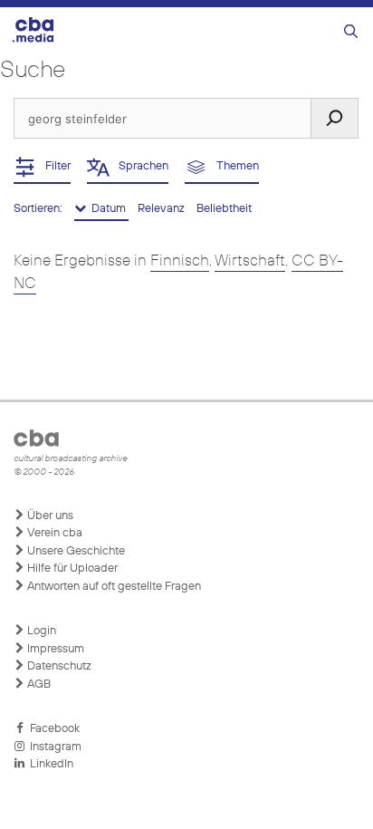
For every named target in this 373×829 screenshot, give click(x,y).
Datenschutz (57, 666)
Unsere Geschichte (74, 551)
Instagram (52, 747)
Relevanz (162, 209)
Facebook (52, 729)
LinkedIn (48, 764)
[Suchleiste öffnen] (350, 32)
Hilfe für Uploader (71, 568)
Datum (107, 209)
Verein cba (53, 533)
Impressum (54, 649)
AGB (37, 684)
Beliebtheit (224, 209)
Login (40, 631)
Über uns (48, 516)
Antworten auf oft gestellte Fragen (112, 587)
